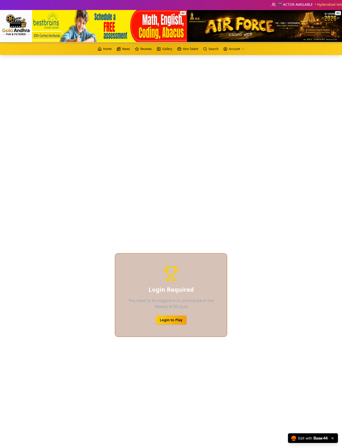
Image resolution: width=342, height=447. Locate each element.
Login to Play (171, 320)
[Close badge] (332, 438)
